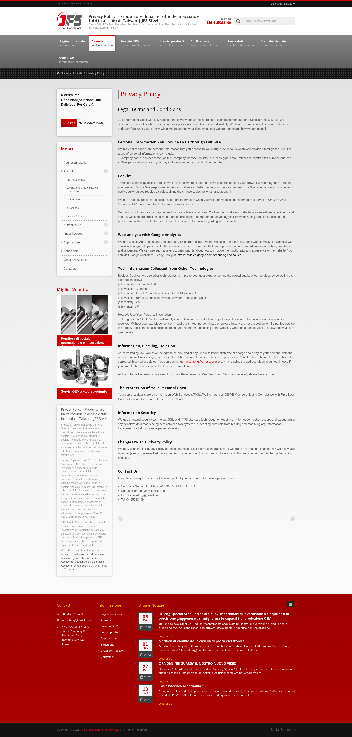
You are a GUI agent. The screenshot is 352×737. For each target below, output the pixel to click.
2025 (147, 627)
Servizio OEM (136, 43)
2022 (147, 677)
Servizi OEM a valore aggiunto (84, 391)
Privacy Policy (95, 73)
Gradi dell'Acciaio (273, 43)
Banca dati (240, 43)
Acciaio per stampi (72, 561)
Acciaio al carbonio (92, 554)
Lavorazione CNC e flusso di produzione (82, 189)
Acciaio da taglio (94, 561)
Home (64, 73)
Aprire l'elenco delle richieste (73, 3)
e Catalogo (73, 207)
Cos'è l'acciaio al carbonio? (181, 686)
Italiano (288, 3)
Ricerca (70, 122)
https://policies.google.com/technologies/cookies (209, 255)
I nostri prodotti (172, 43)
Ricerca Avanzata (92, 122)
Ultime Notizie (74, 199)
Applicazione (205, 43)
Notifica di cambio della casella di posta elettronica (202, 641)
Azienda (102, 43)
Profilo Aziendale (76, 179)
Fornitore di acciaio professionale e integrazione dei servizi (83, 342)
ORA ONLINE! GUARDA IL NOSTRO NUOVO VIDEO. (198, 663)
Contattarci (70, 569)
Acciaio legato (69, 558)
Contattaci (74, 60)
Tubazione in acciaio (91, 558)
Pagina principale (72, 43)
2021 (147, 699)
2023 (147, 654)
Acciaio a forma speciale (75, 565)
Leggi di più (165, 636)
